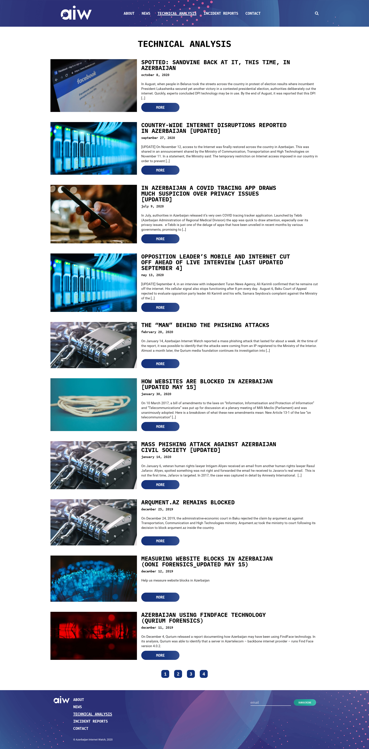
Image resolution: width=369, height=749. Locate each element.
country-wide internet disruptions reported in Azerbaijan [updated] (214, 127)
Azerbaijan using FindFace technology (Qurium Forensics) (203, 617)
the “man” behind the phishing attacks (205, 325)
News (146, 13)
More (160, 107)
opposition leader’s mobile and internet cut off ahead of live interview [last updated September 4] (215, 262)
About (129, 13)
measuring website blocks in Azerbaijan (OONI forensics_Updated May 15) (207, 561)
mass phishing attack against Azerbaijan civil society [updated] (208, 447)
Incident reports (221, 13)
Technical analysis (177, 13)
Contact (253, 13)
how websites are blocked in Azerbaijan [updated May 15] (207, 384)
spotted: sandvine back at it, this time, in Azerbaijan (215, 65)
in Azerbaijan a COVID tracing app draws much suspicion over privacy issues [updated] (208, 193)
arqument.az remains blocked (188, 502)
